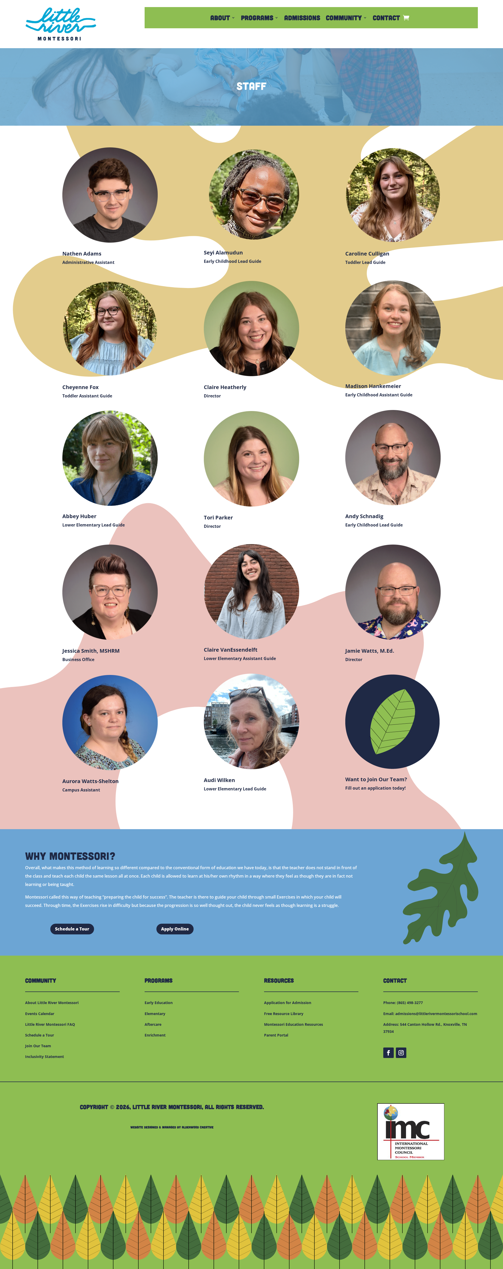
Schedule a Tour (72, 929)
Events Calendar (39, 1013)
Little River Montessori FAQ (50, 1024)
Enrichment (155, 1035)
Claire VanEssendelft (231, 649)
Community (344, 18)
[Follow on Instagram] (401, 1053)
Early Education (159, 1002)
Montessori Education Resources (293, 1024)
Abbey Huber (79, 516)
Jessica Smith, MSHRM (91, 650)
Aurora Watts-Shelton (90, 781)
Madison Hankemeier (373, 386)
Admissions (302, 18)
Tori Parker (218, 517)
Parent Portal (276, 1035)
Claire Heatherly (225, 387)
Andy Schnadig (364, 516)
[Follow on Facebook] (388, 1053)
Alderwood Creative (198, 1127)
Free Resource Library (283, 1013)
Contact (386, 18)
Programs (257, 18)
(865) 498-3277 (410, 1002)
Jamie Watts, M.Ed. (369, 650)
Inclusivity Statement (44, 1056)
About (220, 18)
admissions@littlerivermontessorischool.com (436, 1013)
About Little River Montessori (52, 1002)
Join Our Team (38, 1045)
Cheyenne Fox (80, 387)
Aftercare (153, 1024)
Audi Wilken (219, 780)
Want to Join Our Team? (376, 779)
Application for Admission (287, 1002)
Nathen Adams (81, 253)
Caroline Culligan (367, 253)
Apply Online (175, 929)
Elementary (155, 1013)
